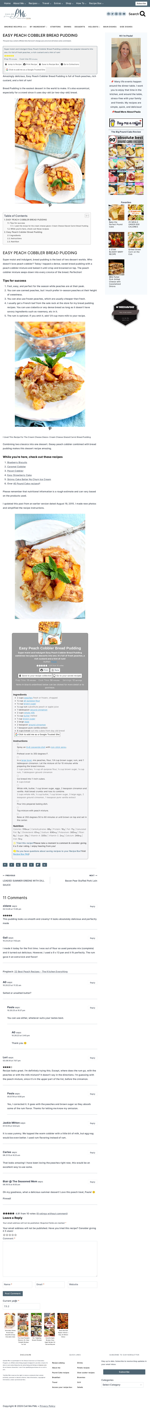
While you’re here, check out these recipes (30, 229)
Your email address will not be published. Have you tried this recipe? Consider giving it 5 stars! (49, 1229)
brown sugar (30, 703)
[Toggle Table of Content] (85, 216)
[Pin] (50, 206)
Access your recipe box (62, 1387)
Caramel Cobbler (16, 466)
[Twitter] (112, 14)
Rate (57, 670)
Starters (55, 27)
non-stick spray (58, 747)
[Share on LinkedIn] (44, 865)
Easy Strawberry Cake (19, 475)
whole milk (29, 712)
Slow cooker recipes (86, 1373)
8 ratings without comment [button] (52, 1213)
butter (27, 715)
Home (7, 3)
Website (73, 1284)
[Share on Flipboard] (38, 865)
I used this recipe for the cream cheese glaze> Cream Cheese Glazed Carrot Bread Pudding (51, 226)
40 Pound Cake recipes (26, 483)
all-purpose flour (32, 701)
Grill (79, 1382)
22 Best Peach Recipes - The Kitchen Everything (41, 971)
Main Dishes (110, 27)
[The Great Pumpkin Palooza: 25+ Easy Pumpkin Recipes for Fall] (23, 1324)
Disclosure (25, 1355)
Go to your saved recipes (68, 675)
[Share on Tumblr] (31, 865)
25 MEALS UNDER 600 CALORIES (133, 224)
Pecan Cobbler (15, 471)
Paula (54, 661)
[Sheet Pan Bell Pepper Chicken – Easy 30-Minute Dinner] (62, 1321)
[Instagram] (116, 14)
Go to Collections (71, 64)
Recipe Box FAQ (21, 854)
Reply (92, 906)
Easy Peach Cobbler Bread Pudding (24, 232)
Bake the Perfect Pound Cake (115, 224)
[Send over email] (24, 865)
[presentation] (116, 212)
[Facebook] (108, 14)
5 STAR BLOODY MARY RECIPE (116, 251)
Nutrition (15, 241)
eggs (26, 721)
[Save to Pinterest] (5, 865)
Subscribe (141, 3)
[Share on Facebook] (11, 865)
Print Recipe (31, 64)
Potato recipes (83, 1368)
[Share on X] (18, 865)
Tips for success (17, 223)
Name (8, 1284)
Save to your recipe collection (37, 675)
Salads (80, 1387)
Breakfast (56, 1377)
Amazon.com (42, 1365)
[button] (5, 56)
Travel (54, 1382)
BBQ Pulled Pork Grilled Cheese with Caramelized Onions (115, 281)
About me (56, 1368)
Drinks (67, 27)
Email (40, 1284)
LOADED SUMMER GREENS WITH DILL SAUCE (23, 880)
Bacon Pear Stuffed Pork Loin (81, 878)
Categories (107, 1380)
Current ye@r (11, 1301)
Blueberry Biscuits (17, 462)
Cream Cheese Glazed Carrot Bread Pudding (70, 437)
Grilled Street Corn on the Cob (134, 251)
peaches (28, 697)
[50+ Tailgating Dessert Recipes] (36, 1324)
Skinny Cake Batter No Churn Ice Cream (29, 479)
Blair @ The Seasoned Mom (20, 1181)
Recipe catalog (58, 1363)
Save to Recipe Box (50, 64)
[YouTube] (124, 14)
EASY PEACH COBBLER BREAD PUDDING (26, 219)
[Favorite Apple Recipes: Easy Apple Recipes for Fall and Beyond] (49, 1324)
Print (46, 670)
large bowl (26, 760)
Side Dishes (126, 27)
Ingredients (15, 235)
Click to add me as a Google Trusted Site (27, 70)
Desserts (80, 27)
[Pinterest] (120, 14)
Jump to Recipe (14, 64)
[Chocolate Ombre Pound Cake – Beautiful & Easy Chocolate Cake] (9, 1321)
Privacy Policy (47, 1406)
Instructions (16, 238)
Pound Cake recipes (60, 1373)
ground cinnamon (38, 710)
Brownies (81, 1377)
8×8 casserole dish (35, 747)
